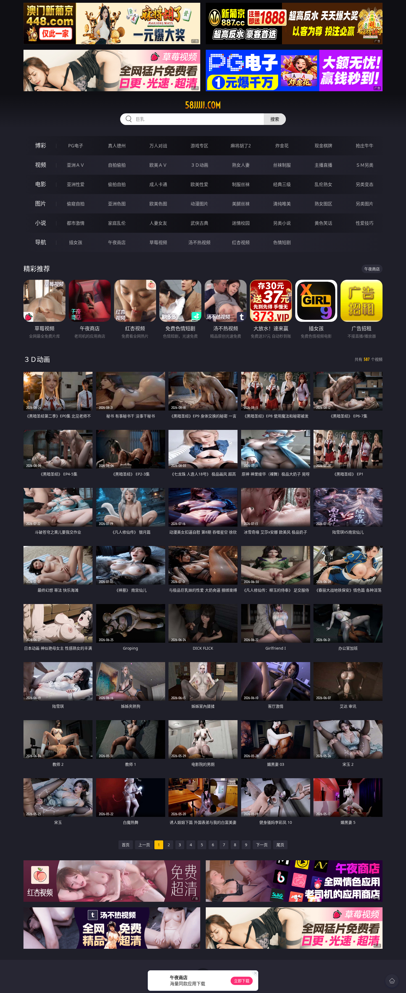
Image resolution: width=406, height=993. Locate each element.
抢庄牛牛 (364, 146)
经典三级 (282, 184)
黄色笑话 (323, 223)
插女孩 (75, 242)
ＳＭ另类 (364, 165)
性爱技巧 (364, 223)
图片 (40, 203)
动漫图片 (199, 204)
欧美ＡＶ (158, 165)
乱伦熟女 (323, 184)
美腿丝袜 (241, 204)
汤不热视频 (199, 242)
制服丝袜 (241, 184)
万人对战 (158, 146)
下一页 (262, 844)
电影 (40, 184)
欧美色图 (158, 204)
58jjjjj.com (203, 105)
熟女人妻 (241, 165)
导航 (40, 242)
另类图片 (364, 204)
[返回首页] (392, 980)
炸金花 (282, 146)
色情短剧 (282, 242)
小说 (40, 223)
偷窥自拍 (76, 204)
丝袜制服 (282, 165)
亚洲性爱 (76, 184)
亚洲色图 (117, 204)
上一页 (144, 844)
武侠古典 (199, 223)
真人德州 (117, 146)
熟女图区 (323, 204)
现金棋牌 (323, 146)
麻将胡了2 (241, 146)
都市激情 (76, 223)
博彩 (40, 145)
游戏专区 (199, 146)
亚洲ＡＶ (76, 165)
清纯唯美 (282, 204)
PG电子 (75, 146)
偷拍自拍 (117, 184)
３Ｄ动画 (199, 165)
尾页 (280, 844)
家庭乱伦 (117, 223)
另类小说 (282, 223)
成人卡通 (158, 184)
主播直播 (323, 165)
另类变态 (364, 184)
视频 (40, 165)
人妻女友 (158, 223)
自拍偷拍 (117, 165)
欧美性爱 (199, 184)
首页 (126, 844)
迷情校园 (241, 223)
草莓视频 (158, 242)
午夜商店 (117, 242)
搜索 (274, 119)
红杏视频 (241, 242)
